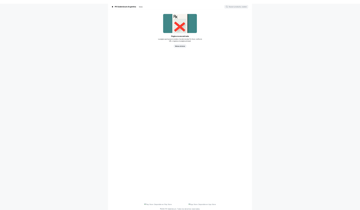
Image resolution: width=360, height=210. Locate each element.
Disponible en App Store (207, 204)
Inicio (141, 7)
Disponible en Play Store (163, 204)
